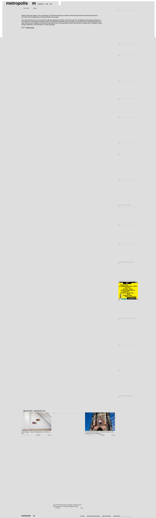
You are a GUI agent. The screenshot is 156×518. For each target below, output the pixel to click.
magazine (41, 4)
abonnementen (106, 516)
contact (82, 516)
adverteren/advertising (93, 516)
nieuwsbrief (116, 516)
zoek (46, 4)
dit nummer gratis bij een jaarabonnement (125, 395)
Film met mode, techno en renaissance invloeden (126, 318)
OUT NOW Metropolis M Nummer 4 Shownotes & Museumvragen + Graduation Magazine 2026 (67, 505)
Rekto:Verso (30, 27)
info (51, 4)
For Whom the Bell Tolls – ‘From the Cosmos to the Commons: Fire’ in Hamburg (99, 432)
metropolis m (21, 3)
